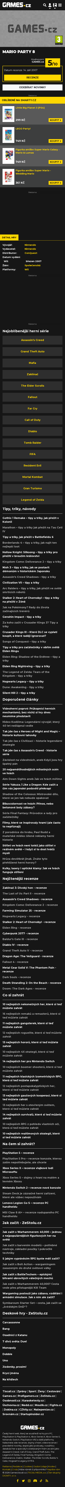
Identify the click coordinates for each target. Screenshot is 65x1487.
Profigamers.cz (28, 1395)
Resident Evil (32, 465)
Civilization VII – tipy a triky (21, 582)
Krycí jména (11, 1373)
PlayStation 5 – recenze (18, 1152)
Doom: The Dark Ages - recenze (24, 988)
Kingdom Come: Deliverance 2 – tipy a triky (32, 561)
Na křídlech (10, 1379)
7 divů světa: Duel (15, 1341)
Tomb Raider (32, 442)
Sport (32, 1391)
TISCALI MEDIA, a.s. (37, 1472)
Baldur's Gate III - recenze (20, 939)
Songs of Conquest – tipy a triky (24, 641)
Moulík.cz (41, 1405)
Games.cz (9, 1395)
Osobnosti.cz (11, 1400)
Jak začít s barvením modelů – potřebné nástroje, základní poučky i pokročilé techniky (30, 1249)
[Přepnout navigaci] (49, 5)
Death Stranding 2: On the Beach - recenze (32, 982)
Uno (5, 1360)
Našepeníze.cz (44, 1409)
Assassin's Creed (32, 340)
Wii (27, 269)
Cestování (53, 1391)
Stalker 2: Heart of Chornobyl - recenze (29, 922)
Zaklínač (32, 374)
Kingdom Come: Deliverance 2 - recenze (30, 904)
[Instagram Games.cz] (29, 1480)
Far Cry (32, 408)
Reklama (7, 1466)
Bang (6, 1328)
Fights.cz (56, 1405)
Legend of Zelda (32, 499)
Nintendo (30, 245)
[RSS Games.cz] (46, 1480)
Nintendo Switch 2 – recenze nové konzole (32, 1187)
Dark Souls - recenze (17, 977)
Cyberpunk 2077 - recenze (21, 933)
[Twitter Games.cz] (23, 1480)
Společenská (32, 265)
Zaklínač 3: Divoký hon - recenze (25, 887)
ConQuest (31, 253)
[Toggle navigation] (59, 5)
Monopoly (9, 1347)
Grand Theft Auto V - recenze (23, 950)
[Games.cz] (17, 5)
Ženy (41, 1391)
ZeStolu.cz (47, 1395)
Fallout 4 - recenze (15, 961)
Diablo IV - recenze (16, 944)
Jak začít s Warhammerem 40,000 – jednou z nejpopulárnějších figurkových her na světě (32, 1235)
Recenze (33, 77)
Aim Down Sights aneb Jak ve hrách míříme (32, 778)
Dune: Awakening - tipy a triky (23, 687)
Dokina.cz (10, 1409)
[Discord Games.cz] (35, 1480)
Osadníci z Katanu (15, 1335)
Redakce (17, 1466)
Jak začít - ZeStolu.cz (22, 1223)
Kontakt (7, 1469)
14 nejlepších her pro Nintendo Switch (29, 1061)
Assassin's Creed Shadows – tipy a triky (29, 576)
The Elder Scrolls (32, 385)
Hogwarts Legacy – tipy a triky (23, 681)
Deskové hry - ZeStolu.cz (25, 1313)
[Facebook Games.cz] (17, 1480)
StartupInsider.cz (32, 1414)
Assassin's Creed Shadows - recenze (28, 899)
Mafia (32, 362)
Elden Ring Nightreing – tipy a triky (26, 666)
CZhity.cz (25, 1409)
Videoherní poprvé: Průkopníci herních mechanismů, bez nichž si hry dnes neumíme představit (29, 712)
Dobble (7, 1354)
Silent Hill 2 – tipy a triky (19, 692)
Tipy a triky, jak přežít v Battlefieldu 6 (28, 537)
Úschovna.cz (11, 1405)
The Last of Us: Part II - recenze (24, 893)
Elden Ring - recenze (17, 927)
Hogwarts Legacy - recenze (21, 916)
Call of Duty (33, 419)
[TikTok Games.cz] (41, 1480)
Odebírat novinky (32, 87)
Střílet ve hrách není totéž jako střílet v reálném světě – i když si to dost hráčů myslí (29, 849)
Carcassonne (11, 1322)
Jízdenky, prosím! (14, 1366)
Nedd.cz (27, 1405)
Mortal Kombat (32, 477)
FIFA (32, 454)
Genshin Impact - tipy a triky (22, 616)
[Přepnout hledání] (44, 5)
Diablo (32, 431)
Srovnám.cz (10, 1414)
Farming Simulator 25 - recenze (24, 910)
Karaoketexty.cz (33, 1400)
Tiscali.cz (9, 1391)
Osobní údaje (40, 1466)
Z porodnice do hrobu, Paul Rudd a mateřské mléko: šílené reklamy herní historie (28, 836)
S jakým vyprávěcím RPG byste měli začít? (31, 1258)
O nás (15, 1469)
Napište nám (53, 1469)
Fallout (32, 397)
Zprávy (22, 1391)
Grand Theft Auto (32, 351)
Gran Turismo (32, 488)
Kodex (52, 1466)
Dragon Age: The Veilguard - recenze (28, 956)
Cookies (28, 1466)
